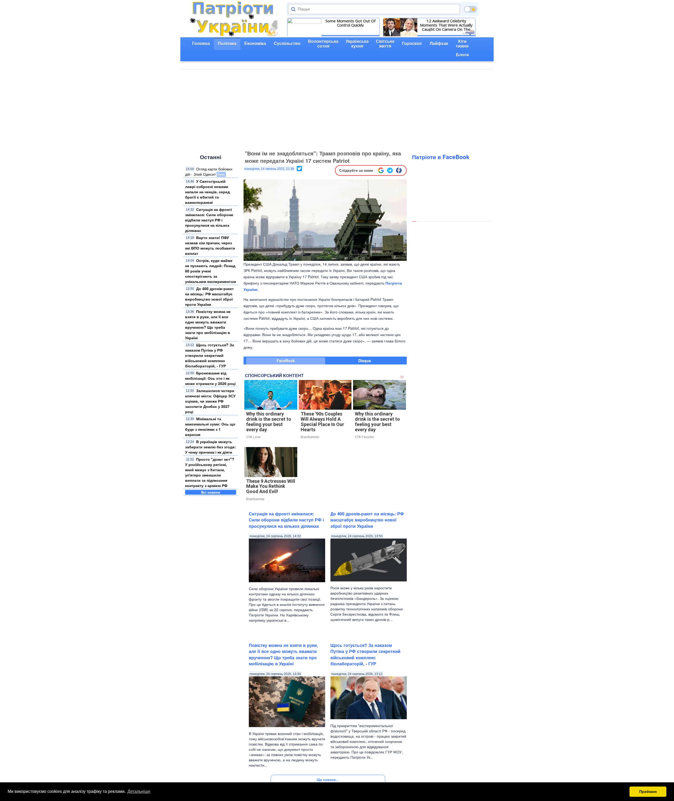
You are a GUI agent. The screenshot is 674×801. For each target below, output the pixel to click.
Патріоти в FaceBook (440, 157)
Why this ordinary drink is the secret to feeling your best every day (268, 421)
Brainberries (310, 437)
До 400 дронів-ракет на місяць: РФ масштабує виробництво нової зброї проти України (209, 296)
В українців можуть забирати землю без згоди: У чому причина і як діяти (210, 447)
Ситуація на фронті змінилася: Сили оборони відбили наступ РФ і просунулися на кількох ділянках (209, 220)
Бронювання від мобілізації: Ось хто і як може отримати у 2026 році (210, 378)
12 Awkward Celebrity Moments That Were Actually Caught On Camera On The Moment (446, 25)
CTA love (253, 437)
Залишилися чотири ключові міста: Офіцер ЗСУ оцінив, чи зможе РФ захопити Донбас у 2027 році (210, 401)
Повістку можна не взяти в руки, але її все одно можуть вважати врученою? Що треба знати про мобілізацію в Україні (208, 324)
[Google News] (381, 170)
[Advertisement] (337, 109)
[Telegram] (390, 170)
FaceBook (286, 360)
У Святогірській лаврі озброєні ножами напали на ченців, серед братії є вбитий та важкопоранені (207, 192)
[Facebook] (399, 170)
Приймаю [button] (648, 791)
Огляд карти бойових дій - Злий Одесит (208, 171)
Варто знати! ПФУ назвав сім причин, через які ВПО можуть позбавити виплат (210, 245)
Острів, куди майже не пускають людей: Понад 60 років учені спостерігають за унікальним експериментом (210, 271)
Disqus (364, 360)
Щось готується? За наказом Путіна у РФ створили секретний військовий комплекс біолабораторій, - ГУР (209, 355)
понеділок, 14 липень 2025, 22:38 (269, 169)
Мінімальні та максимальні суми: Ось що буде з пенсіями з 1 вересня (210, 426)
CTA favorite (364, 437)
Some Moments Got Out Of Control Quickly (350, 23)
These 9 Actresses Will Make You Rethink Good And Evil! (270, 486)
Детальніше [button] (138, 791)
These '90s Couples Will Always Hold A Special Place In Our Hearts (322, 421)
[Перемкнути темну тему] (470, 9)
